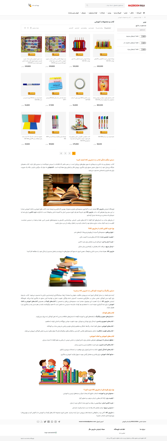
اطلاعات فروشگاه (119, 429)
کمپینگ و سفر (117, 13)
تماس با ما (122, 433)
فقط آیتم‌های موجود (132, 36)
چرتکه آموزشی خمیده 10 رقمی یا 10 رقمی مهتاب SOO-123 (104, 60)
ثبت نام (34, 5)
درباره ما (142, 429)
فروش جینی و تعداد (73, 13)
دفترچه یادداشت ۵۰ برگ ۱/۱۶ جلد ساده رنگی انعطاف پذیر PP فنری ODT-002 (32, 138)
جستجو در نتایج (141, 26)
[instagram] (55, 422)
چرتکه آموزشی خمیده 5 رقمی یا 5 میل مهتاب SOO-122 (81, 60)
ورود (38, 5)
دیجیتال (84, 13)
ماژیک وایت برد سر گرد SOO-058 (106, 137)
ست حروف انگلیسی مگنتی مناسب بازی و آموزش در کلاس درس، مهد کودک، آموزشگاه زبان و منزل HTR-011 (56, 61)
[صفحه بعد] (61, 153)
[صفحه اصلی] (145, 17)
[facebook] (48, 422)
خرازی (125, 13)
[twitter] (45, 422)
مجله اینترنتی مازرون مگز (97, 429)
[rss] (41, 422)
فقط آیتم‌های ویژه (132, 49)
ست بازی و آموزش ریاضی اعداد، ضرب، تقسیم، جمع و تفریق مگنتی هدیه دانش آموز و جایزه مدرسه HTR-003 (32, 61)
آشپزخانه (139, 13)
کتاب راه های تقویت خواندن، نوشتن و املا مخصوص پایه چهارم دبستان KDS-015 (103, 99)
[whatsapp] (52, 422)
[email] (38, 422)
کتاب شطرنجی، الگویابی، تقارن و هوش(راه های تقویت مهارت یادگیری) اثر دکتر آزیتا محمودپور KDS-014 (79, 139)
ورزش (109, 13)
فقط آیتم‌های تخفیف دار (131, 43)
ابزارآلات (102, 13)
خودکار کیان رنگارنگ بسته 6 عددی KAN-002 (56, 138)
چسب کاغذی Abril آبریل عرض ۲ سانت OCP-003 (80, 99)
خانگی (132, 13)
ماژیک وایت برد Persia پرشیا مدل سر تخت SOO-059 (32, 99)
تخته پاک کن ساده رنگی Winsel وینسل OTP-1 (56, 99)
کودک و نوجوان (93, 13)
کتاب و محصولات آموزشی (124, 17)
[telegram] (59, 422)
